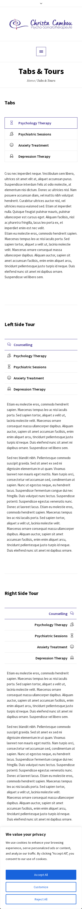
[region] (41, 868)
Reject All (41, 899)
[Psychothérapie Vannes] (41, 24)
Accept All (41, 875)
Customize (41, 887)
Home (31, 80)
